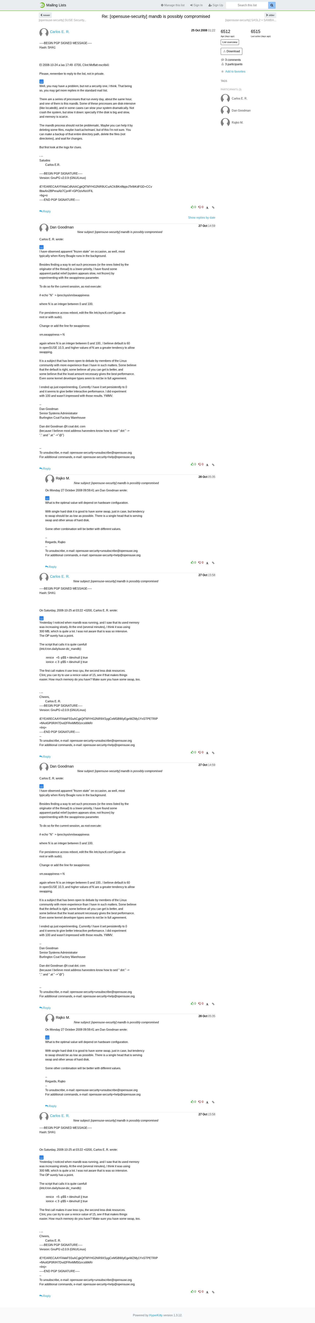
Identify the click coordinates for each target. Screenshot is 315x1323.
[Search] (272, 5)
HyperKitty (156, 1315)
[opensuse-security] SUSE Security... (62, 20)
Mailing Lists (56, 5)
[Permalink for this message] (213, 207)
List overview (229, 42)
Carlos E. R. (60, 32)
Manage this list (174, 5)
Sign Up (217, 5)
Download (233, 51)
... (41, 81)
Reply (46, 211)
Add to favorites (235, 71)
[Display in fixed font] (207, 208)
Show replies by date (201, 217)
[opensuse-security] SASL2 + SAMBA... (250, 20)
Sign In (198, 5)
